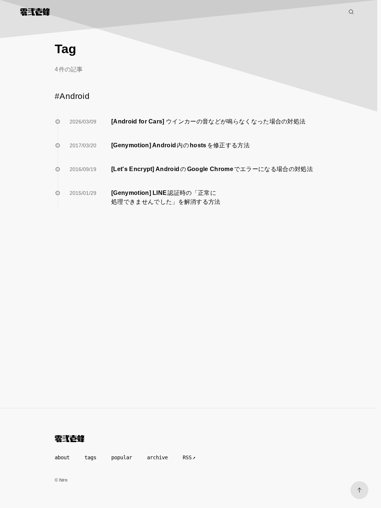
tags (90, 457)
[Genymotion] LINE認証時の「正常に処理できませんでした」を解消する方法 (166, 197)
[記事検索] (351, 12)
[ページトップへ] (359, 490)
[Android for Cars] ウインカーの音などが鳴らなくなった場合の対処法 (208, 121)
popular (121, 457)
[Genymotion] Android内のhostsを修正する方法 (180, 145)
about (62, 457)
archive (157, 457)
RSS (187, 457)
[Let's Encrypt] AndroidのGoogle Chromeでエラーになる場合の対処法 (212, 169)
